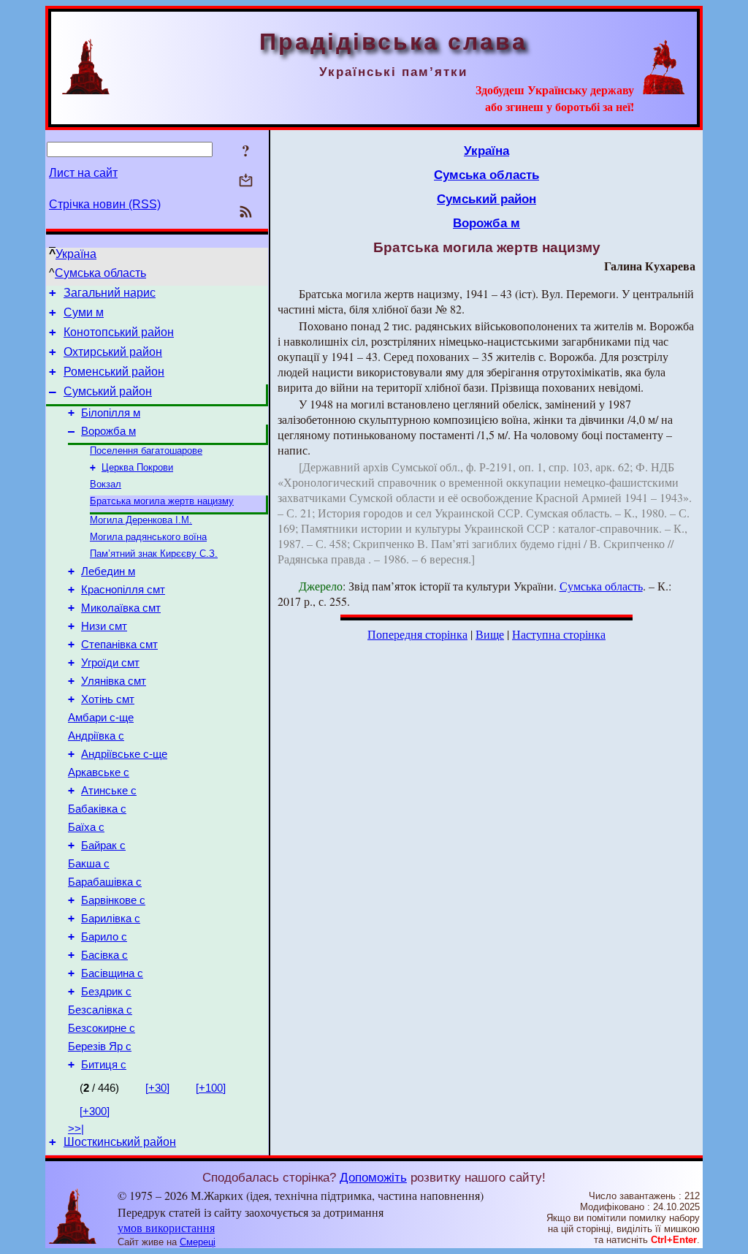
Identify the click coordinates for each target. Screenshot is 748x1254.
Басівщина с (112, 973)
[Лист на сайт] (245, 182)
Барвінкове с (113, 900)
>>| (76, 1129)
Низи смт (104, 626)
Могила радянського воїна (148, 536)
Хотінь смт (107, 699)
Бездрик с (106, 991)
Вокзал (105, 484)
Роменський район (114, 371)
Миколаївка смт (121, 608)
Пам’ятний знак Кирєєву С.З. (154, 553)
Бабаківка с (97, 809)
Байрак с (103, 845)
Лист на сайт (83, 173)
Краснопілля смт (123, 590)
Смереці (197, 1241)
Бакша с (89, 864)
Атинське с (109, 791)
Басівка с (104, 955)
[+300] (95, 1111)
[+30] (157, 1088)
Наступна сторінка (559, 634)
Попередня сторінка (417, 634)
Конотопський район (119, 332)
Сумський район (108, 391)
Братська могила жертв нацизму (162, 500)
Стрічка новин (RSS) (105, 204)
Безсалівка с (100, 1010)
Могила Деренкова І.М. (141, 519)
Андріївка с (96, 736)
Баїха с (86, 827)
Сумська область (100, 273)
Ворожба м (108, 431)
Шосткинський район (120, 1142)
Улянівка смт (113, 681)
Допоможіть (373, 1177)
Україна (76, 254)
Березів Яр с (99, 1046)
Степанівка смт (119, 644)
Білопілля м (110, 413)
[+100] (211, 1088)
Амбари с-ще (101, 717)
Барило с (104, 937)
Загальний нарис (110, 292)
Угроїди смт (110, 663)
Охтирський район (113, 352)
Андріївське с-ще (124, 754)
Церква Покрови (137, 467)
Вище (490, 634)
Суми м (84, 312)
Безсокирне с (101, 1028)
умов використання (166, 1227)
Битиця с (103, 1065)
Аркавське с (98, 772)
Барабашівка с (105, 882)
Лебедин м (108, 571)
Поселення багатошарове (146, 450)
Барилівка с (110, 918)
